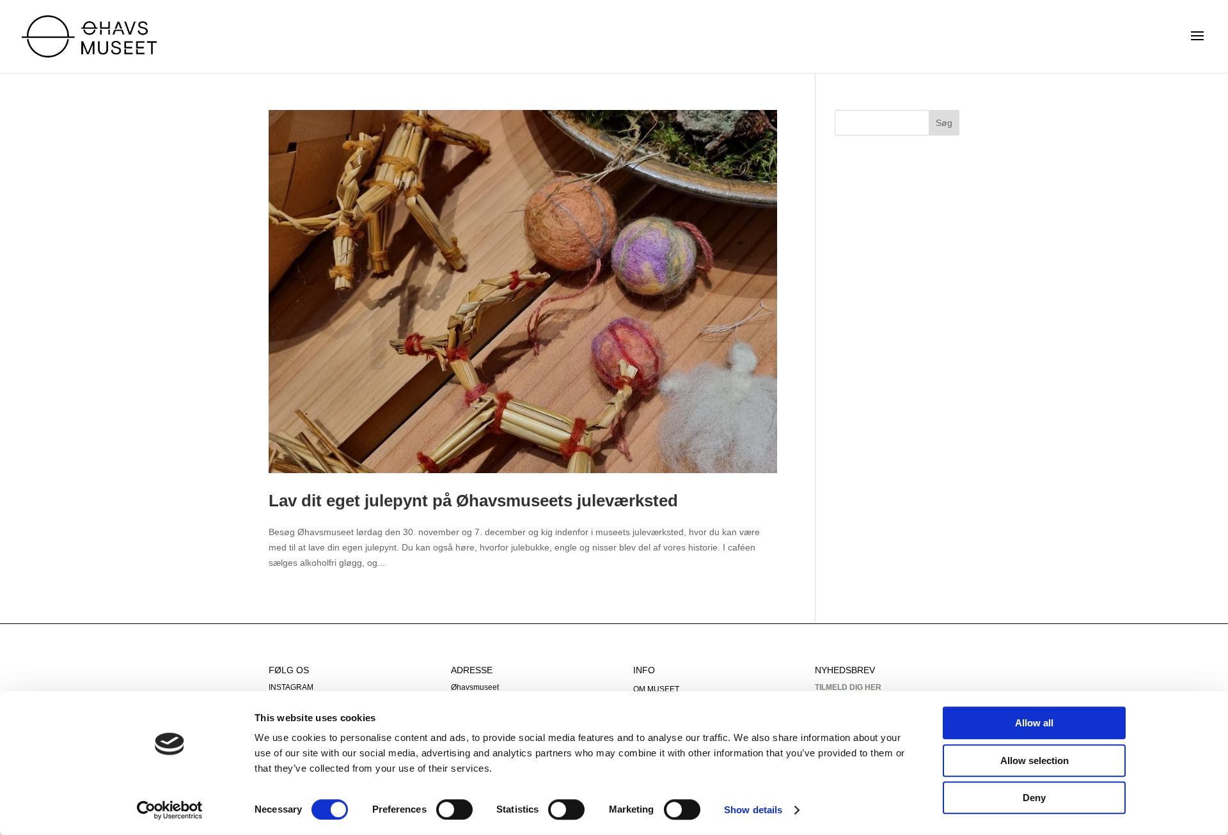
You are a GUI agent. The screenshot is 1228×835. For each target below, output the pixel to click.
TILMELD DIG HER (848, 687)
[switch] (454, 809)
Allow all (1034, 722)
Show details (753, 809)
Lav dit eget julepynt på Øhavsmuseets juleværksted (473, 500)
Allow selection (1034, 760)
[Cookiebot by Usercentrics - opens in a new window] (170, 810)
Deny (1034, 797)
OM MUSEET (656, 689)
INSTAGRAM (291, 687)
